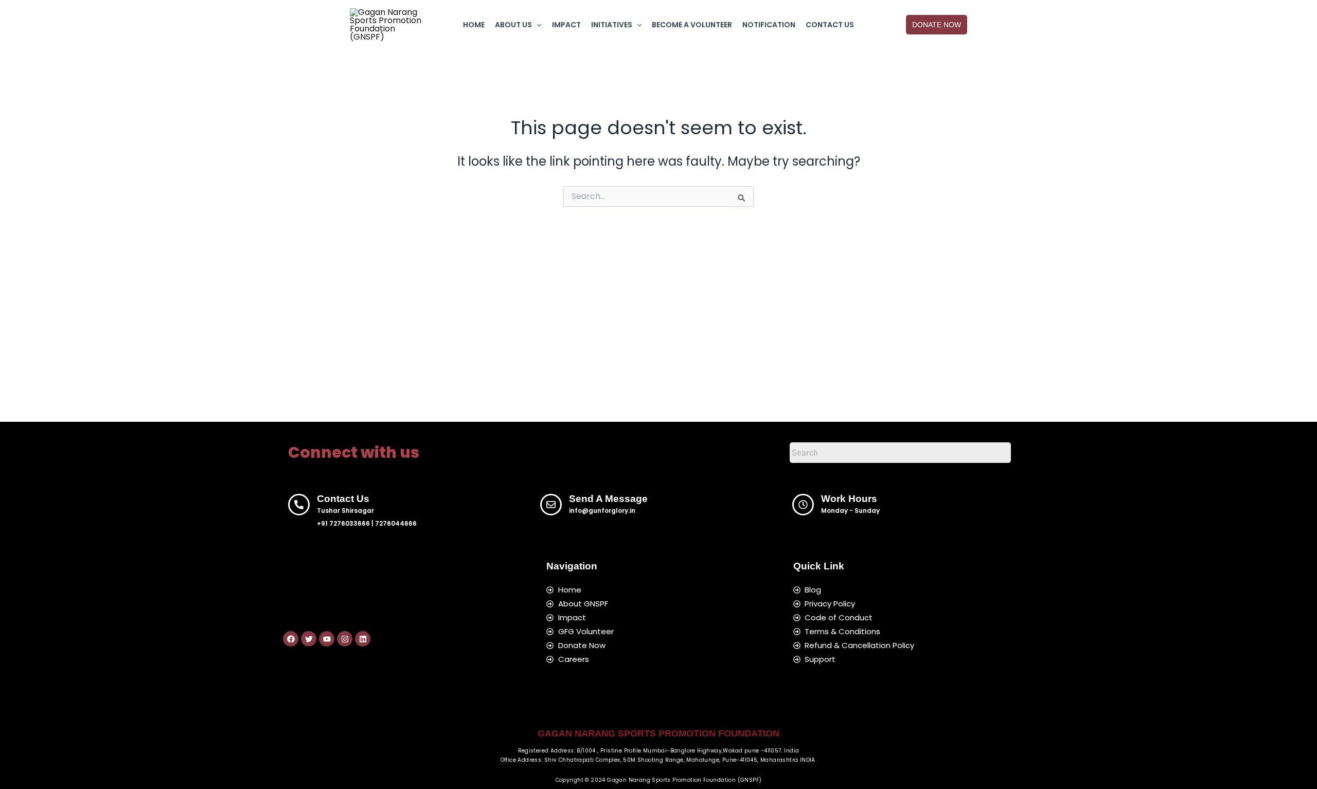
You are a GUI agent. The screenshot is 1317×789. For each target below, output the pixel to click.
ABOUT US (513, 25)
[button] (536, 24)
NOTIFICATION (768, 25)
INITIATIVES (611, 25)
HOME (474, 25)
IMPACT (566, 25)
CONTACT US (830, 25)
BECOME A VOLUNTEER (692, 25)
